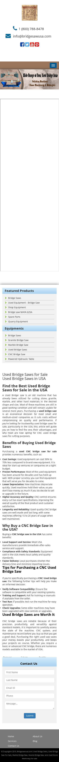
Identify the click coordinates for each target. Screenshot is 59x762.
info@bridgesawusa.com (32, 36)
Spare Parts (14, 316)
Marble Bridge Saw (18, 344)
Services (12, 741)
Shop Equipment (17, 307)
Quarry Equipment (18, 321)
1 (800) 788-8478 (31, 29)
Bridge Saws (14, 297)
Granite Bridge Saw (18, 340)
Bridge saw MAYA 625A (20, 312)
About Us (37, 736)
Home (11, 736)
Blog (35, 741)
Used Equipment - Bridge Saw (24, 302)
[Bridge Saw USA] (29, 13)
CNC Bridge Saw (16, 354)
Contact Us (13, 745)
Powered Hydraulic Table (21, 358)
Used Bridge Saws (17, 349)
